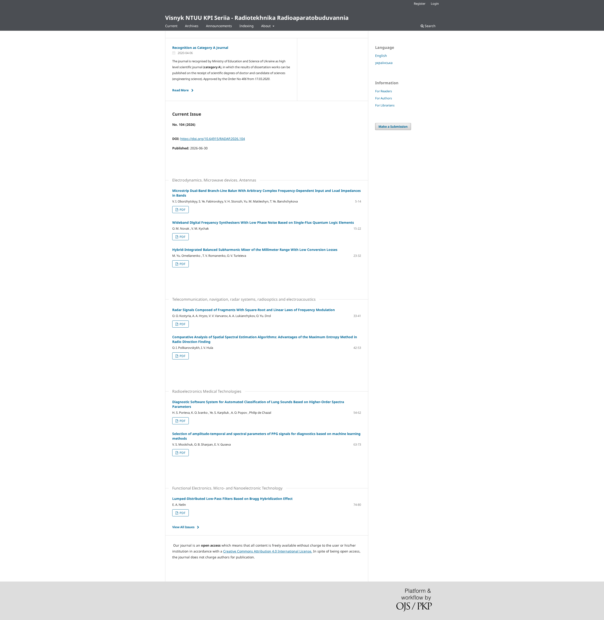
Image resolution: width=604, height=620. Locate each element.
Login (435, 3)
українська (384, 62)
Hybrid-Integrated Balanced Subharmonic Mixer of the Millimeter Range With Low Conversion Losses (254, 249)
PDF (182, 209)
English (381, 55)
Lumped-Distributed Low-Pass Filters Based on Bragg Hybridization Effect (232, 498)
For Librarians (384, 105)
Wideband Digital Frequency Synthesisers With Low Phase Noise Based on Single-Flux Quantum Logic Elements (263, 222)
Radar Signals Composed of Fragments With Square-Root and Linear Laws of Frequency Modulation (253, 310)
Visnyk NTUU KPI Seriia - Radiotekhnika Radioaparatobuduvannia (256, 17)
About (266, 26)
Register (419, 3)
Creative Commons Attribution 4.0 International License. (267, 551)
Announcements (219, 26)
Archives (191, 26)
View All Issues (183, 527)
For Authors (383, 98)
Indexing (246, 26)
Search (430, 26)
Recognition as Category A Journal (200, 47)
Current (171, 26)
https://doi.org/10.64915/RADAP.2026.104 (212, 138)
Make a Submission (393, 126)
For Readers (383, 91)
